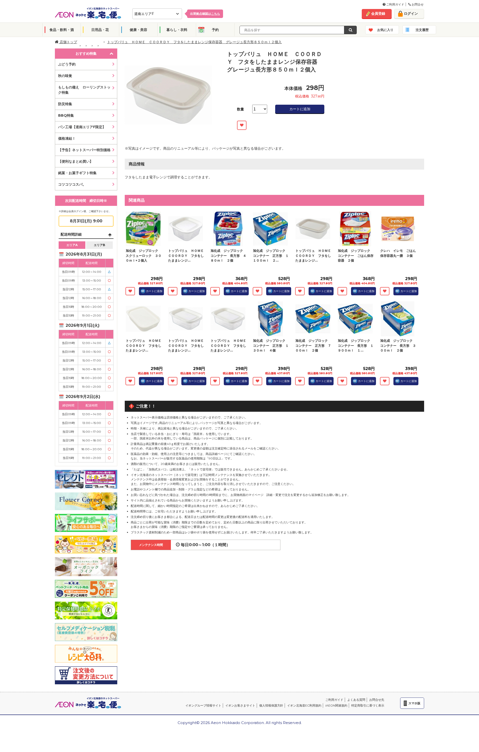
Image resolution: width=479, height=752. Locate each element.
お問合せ (417, 4)
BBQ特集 (66, 115)
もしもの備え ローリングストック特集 (84, 90)
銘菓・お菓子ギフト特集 (77, 173)
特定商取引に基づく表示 (367, 705)
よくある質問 (356, 700)
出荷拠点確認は (205, 13)
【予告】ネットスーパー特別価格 (84, 150)
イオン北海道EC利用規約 (304, 705)
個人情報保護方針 (271, 705)
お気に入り (385, 30)
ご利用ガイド (394, 4)
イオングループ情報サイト (203, 705)
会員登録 (378, 13)
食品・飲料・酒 (61, 29)
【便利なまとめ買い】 (75, 161)
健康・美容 (138, 29)
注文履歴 (422, 30)
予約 (215, 29)
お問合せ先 (376, 700)
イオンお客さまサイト (240, 705)
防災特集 (65, 104)
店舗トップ (68, 42)
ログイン (411, 13)
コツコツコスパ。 (72, 184)
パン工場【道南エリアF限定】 (82, 127)
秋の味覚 (65, 75)
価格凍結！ (67, 138)
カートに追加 (299, 109)
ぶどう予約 (67, 64)
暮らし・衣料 (176, 29)
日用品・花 (100, 29)
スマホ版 (414, 703)
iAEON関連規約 (336, 705)
